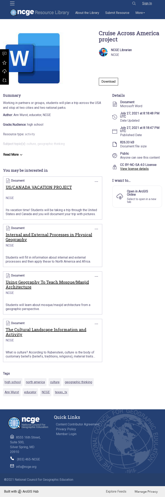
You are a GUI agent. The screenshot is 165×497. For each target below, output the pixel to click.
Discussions (4, 53)
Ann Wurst (12, 392)
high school (13, 382)
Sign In (147, 3)
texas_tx (61, 392)
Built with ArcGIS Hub (21, 491)
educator (30, 392)
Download (4, 71)
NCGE (46, 392)
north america (35, 382)
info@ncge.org (26, 467)
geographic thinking (78, 382)
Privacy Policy (66, 429)
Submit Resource (117, 13)
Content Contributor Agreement (77, 424)
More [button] (139, 13)
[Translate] (4, 80)
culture (55, 382)
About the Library (87, 13)
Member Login (66, 434)
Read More (11, 154)
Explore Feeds (116, 491)
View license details (134, 169)
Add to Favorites (4, 62)
